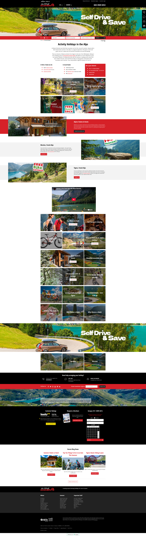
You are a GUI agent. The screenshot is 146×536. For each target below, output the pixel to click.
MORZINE (43, 154)
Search (97, 37)
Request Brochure (86, 1)
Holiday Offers (92, 72)
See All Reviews (50, 423)
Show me (73, 299)
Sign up (102, 386)
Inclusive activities (47, 71)
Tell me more (73, 315)
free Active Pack (51, 151)
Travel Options (76, 503)
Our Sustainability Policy (44, 509)
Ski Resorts (42, 498)
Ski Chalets (42, 499)
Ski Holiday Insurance (77, 499)
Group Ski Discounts (44, 503)
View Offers (73, 91)
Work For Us (76, 506)
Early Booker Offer (94, 70)
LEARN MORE (51, 107)
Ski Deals (42, 501)
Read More (50, 474)
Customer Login (103, 1)
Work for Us (70, 528)
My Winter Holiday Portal (78, 498)
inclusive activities (86, 173)
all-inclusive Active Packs (69, 55)
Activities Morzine (63, 500)
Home (41, 40)
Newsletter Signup (94, 1)
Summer (68, 5)
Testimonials (91, 74)
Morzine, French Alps (63, 498)
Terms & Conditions (44, 528)
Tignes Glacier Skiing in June (95, 453)
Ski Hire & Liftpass (43, 506)
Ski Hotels (42, 500)
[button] (144, 12)
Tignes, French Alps (63, 499)
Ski (60, 5)
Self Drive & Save (43, 504)
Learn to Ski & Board (44, 505)
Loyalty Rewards (63, 528)
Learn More (95, 225)
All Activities (62, 503)
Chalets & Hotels (79, 131)
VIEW (51, 367)
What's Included (43, 507)
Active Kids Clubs (47, 69)
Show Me (95, 261)
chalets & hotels (49, 67)
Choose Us (70, 73)
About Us (75, 505)
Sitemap (50, 528)
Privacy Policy (56, 528)
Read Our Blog (72, 481)
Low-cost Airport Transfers (78, 501)
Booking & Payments (77, 504)
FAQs (75, 507)
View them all (51, 297)
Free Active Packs (63, 504)
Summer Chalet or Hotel (51, 453)
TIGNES (76, 177)
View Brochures (77, 420)
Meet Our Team (73, 224)
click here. (96, 519)
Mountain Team (71, 71)
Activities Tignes (63, 501)
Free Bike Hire (62, 505)
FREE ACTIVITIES (94, 107)
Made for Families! (94, 89)
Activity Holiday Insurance (78, 500)
